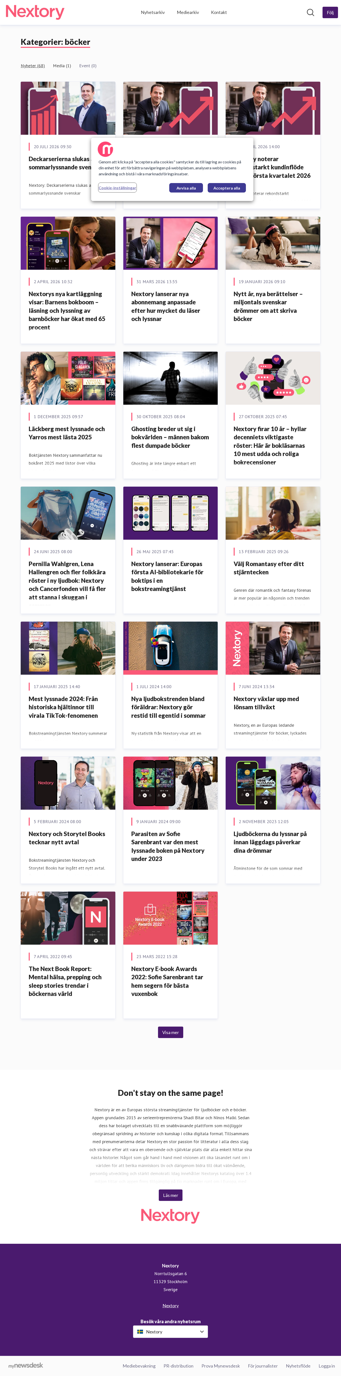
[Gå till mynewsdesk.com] (26, 1366)
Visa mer (170, 1032)
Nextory (171, 1305)
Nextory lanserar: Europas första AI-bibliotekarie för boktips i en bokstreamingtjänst (167, 576)
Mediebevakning (139, 1366)
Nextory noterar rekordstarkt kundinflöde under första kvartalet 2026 (272, 167)
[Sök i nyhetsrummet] (311, 12)
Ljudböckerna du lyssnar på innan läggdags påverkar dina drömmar (270, 842)
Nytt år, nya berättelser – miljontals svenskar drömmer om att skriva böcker (268, 306)
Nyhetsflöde (298, 1366)
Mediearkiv (188, 12)
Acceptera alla (226, 188)
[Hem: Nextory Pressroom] (35, 12)
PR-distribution (178, 1366)
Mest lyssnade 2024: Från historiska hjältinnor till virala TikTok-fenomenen (63, 707)
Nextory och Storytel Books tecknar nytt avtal (67, 838)
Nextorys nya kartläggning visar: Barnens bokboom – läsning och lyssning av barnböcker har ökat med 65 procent (67, 310)
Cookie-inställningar (117, 187)
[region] (172, 169)
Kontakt (219, 12)
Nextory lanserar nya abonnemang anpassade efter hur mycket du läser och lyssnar (165, 306)
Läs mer (170, 1195)
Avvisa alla (186, 188)
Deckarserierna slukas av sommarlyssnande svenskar (66, 163)
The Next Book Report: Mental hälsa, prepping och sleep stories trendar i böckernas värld (65, 981)
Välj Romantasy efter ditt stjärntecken (269, 568)
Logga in (327, 1366)
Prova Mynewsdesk (220, 1366)
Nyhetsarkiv (153, 12)
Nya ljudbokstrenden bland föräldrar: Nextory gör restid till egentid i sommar (168, 707)
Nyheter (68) (33, 65)
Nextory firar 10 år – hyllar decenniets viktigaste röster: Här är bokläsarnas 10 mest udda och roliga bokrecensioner (270, 445)
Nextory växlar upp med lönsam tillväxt (266, 703)
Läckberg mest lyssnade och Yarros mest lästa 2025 (67, 433)
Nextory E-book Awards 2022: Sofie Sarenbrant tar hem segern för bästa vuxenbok (167, 981)
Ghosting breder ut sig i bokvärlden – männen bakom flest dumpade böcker (170, 437)
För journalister (263, 1366)
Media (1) (62, 65)
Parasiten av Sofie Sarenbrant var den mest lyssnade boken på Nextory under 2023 (167, 846)
